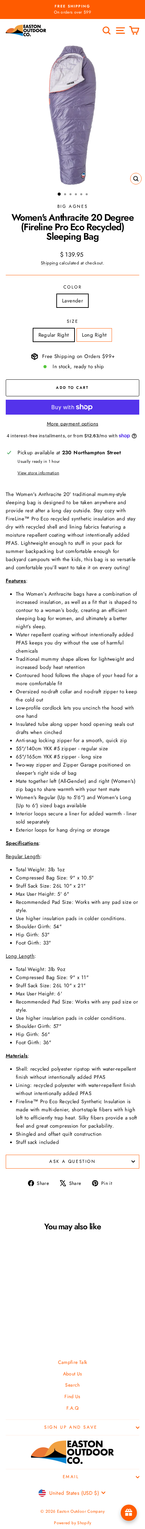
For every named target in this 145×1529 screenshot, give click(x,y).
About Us (72, 1373)
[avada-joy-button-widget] (129, 1513)
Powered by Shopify (72, 1523)
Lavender (72, 300)
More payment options (72, 424)
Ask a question (72, 1161)
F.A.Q (72, 1408)
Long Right (94, 335)
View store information (38, 473)
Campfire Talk (72, 1362)
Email (71, 1476)
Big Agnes (72, 206)
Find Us (72, 1396)
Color (72, 287)
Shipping (49, 263)
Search (72, 1385)
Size (72, 321)
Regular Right (53, 335)
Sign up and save (70, 1427)
